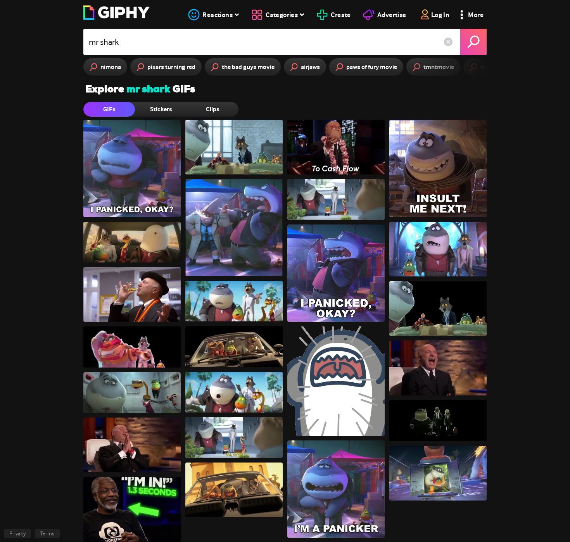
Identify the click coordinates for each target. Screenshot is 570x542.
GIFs (109, 109)
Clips (212, 109)
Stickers (161, 109)
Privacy (17, 533)
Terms (47, 533)
